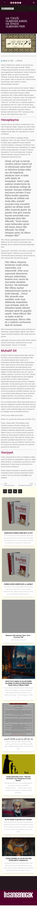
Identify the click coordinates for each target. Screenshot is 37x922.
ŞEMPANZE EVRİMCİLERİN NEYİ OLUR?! (18, 533)
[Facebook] (11, 3)
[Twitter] (16, 3)
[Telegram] (18, 3)
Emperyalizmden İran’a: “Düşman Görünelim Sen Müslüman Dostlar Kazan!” (18, 778)
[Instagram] (20, 3)
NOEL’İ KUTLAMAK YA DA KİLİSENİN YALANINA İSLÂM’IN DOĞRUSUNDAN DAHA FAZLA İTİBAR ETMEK (18, 683)
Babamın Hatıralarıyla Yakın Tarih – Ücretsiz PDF (18, 636)
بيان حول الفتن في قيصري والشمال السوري (18, 739)
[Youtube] (13, 3)
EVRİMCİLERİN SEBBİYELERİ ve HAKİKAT (18, 584)
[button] (4, 2)
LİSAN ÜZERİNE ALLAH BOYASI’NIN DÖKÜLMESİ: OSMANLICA (18, 859)
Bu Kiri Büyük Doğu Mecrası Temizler (18, 819)
